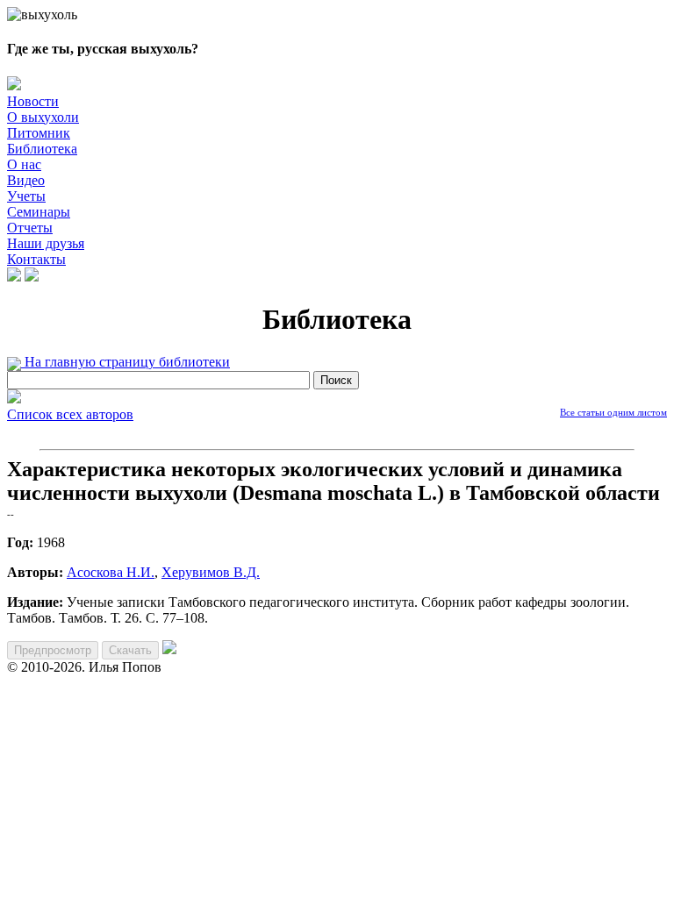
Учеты (26, 196)
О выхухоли (43, 117)
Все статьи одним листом (613, 412)
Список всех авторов (70, 414)
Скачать (130, 650)
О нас (24, 164)
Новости (33, 101)
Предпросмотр (52, 650)
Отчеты (30, 227)
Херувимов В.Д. (210, 572)
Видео (26, 180)
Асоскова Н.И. (110, 572)
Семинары (38, 211)
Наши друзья (45, 243)
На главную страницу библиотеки (125, 361)
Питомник (38, 132)
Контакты (36, 259)
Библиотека (42, 148)
